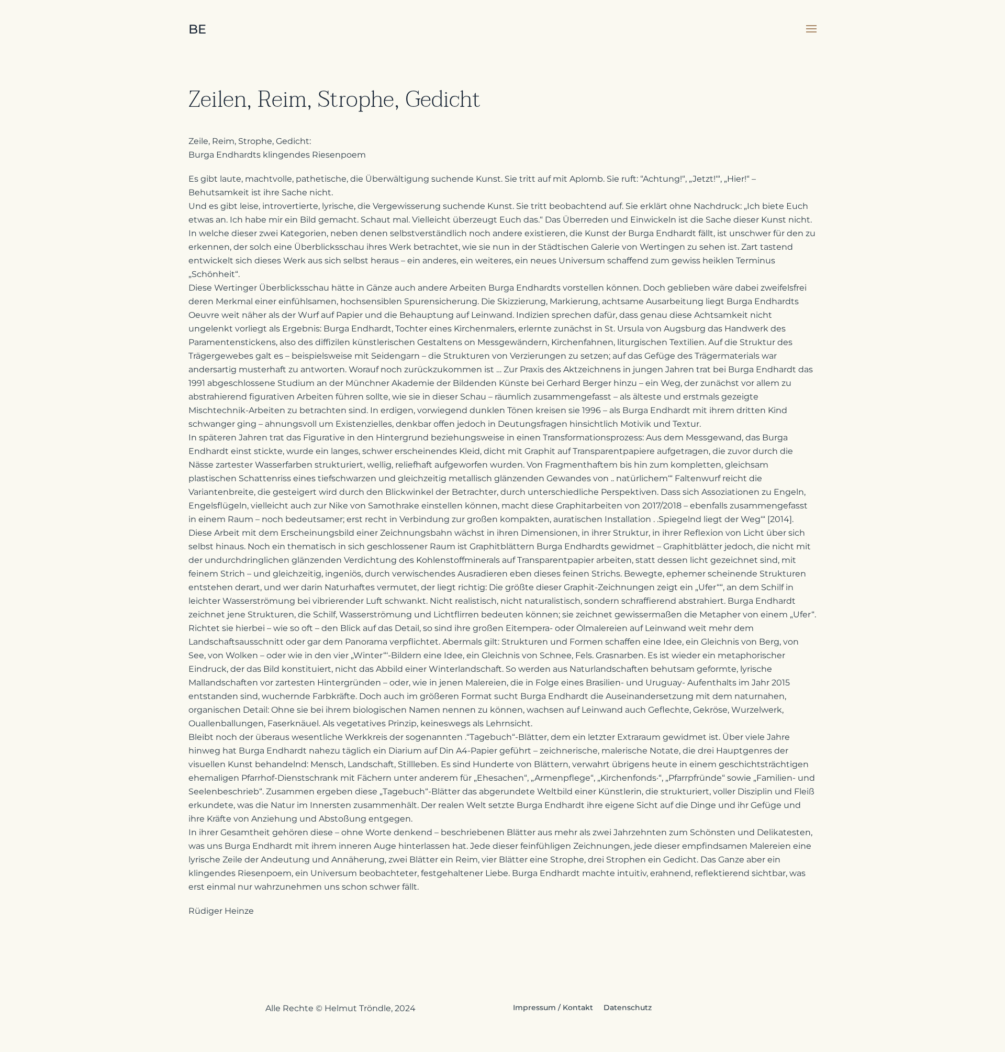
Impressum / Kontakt (553, 1007)
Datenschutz (628, 1007)
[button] (811, 29)
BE (197, 29)
